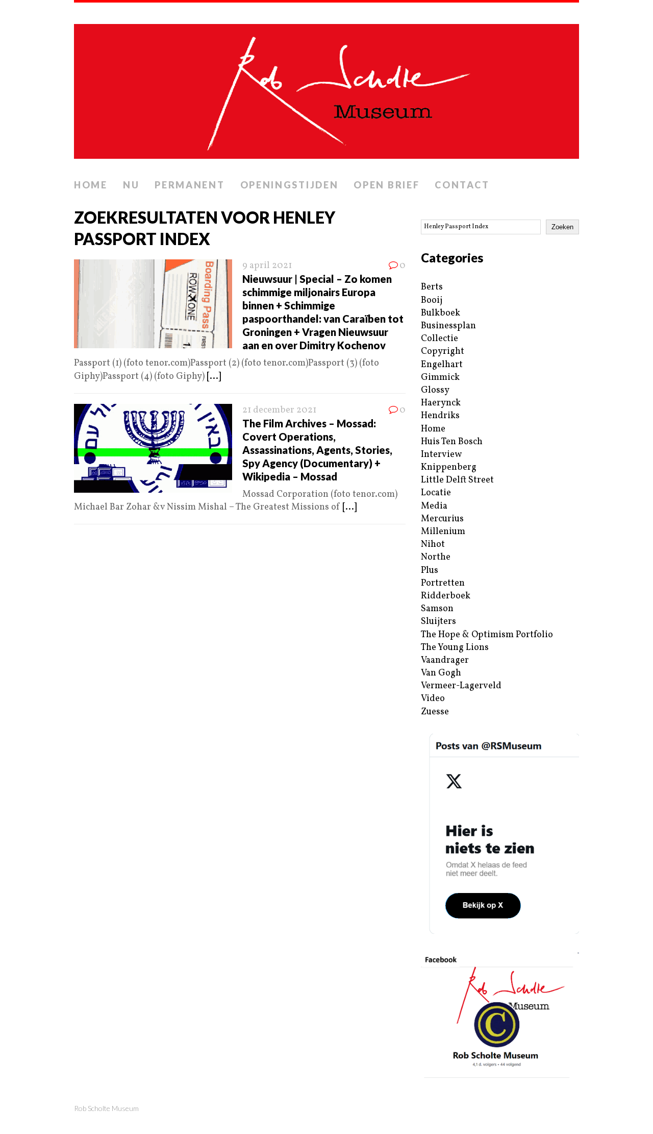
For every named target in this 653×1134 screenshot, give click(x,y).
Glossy (435, 390)
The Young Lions (455, 647)
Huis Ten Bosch (452, 442)
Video (433, 698)
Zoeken (562, 227)
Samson (437, 608)
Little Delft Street (457, 480)
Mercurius (442, 519)
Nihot (433, 544)
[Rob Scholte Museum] (326, 88)
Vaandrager (445, 660)
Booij (431, 300)
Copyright (442, 351)
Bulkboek (440, 313)
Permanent (189, 184)
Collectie (439, 338)
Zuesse (435, 712)
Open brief (386, 184)
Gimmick (440, 377)
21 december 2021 (279, 410)
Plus (429, 570)
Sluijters (438, 621)
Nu (131, 184)
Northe (435, 557)
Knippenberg (448, 467)
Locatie (436, 493)
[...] (214, 376)
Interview (441, 454)
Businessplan (448, 326)
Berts (432, 287)
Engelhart (442, 364)
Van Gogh (441, 673)
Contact (462, 184)
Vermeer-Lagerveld (461, 686)
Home (91, 184)
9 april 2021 (267, 265)
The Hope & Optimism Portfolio (487, 635)
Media (434, 506)
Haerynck (441, 403)
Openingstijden (289, 184)
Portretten (443, 583)
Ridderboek (445, 596)
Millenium (443, 531)
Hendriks (440, 415)
